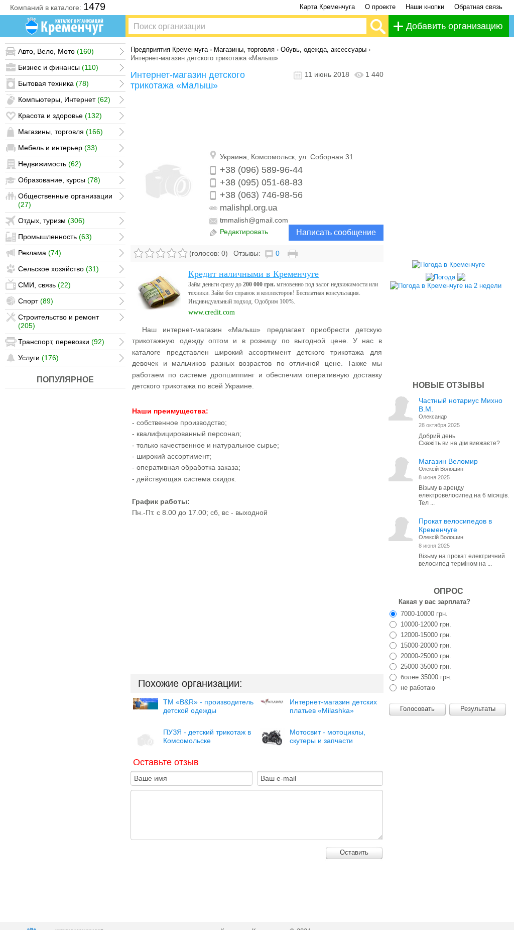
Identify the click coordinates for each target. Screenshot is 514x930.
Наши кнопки (425, 7)
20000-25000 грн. (425, 656)
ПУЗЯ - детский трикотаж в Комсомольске (207, 736)
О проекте (380, 7)
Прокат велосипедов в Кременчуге (455, 525)
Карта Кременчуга (327, 7)
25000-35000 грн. (425, 666)
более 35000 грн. (425, 677)
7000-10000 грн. (423, 613)
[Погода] (445, 274)
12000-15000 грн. (425, 635)
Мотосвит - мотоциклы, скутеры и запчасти (327, 736)
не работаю (417, 687)
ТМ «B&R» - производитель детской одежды (208, 706)
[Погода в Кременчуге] (448, 264)
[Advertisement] (257, 121)
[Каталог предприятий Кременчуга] (65, 26)
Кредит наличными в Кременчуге (253, 274)
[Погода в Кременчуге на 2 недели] (445, 283)
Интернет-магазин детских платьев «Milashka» (333, 706)
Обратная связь (478, 7)
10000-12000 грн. (425, 624)
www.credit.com (211, 312)
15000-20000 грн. (425, 645)
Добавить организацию (454, 26)
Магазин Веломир (448, 461)
